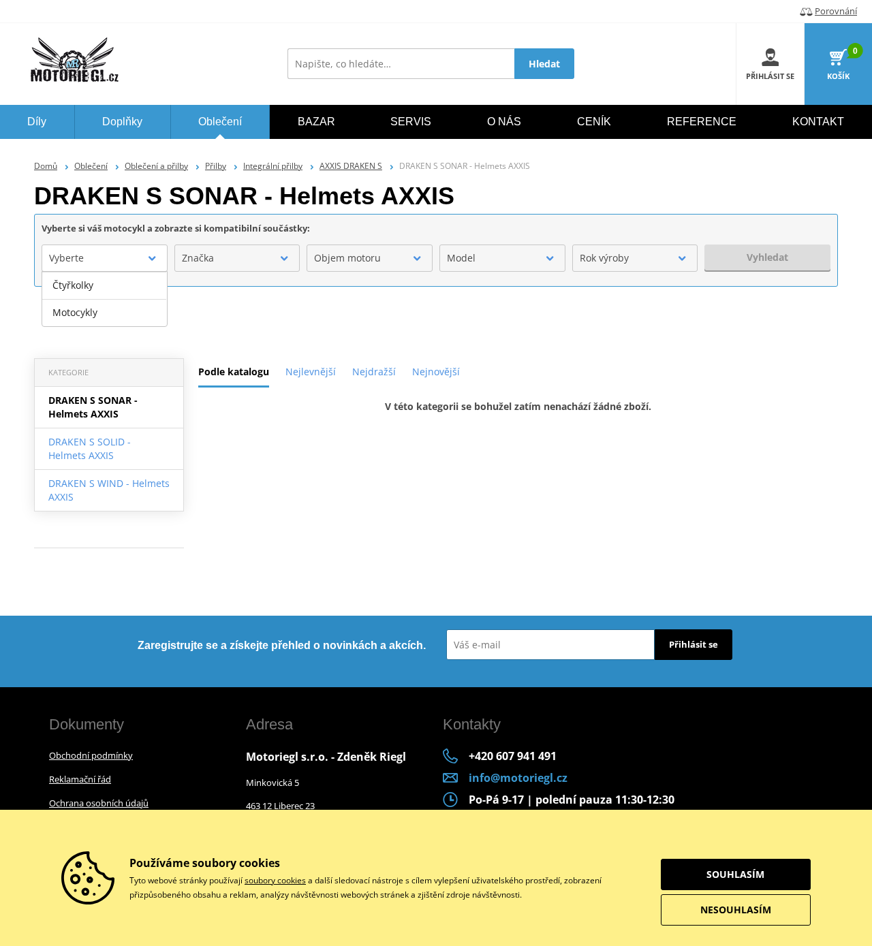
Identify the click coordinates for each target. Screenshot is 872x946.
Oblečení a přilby (156, 166)
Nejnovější (436, 371)
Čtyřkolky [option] (72, 285)
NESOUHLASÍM (735, 909)
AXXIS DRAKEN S (351, 166)
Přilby (215, 166)
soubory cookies (275, 880)
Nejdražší (374, 371)
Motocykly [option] (74, 312)
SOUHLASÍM (735, 874)
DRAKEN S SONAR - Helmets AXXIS (93, 407)
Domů (45, 166)
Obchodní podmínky (91, 755)
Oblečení (91, 166)
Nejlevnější (310, 371)
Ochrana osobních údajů (99, 803)
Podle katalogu (233, 371)
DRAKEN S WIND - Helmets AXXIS (109, 490)
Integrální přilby (272, 166)
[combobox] (105, 258)
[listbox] (105, 299)
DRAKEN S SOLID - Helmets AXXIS (89, 448)
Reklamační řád (80, 779)
